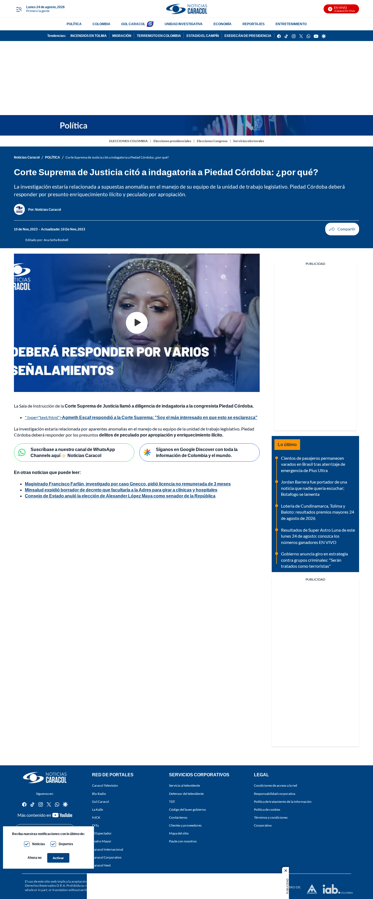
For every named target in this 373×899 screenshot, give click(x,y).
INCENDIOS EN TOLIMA (88, 36)
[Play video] (137, 323)
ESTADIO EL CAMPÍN (203, 36)
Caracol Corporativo (107, 857)
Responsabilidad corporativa (274, 794)
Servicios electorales (248, 141)
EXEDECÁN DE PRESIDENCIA (247, 36)
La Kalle (97, 809)
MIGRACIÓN (121, 36)
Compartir (342, 229)
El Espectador (102, 833)
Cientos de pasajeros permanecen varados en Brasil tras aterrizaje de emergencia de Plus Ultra (313, 464)
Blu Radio (99, 794)
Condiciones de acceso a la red (275, 786)
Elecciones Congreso (212, 141)
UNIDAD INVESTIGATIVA (184, 24)
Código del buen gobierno (187, 809)
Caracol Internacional (107, 849)
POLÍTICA (74, 24)
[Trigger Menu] (18, 9)
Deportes (66, 844)
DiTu (95, 825)
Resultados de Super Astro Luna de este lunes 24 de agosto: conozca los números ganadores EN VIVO (318, 536)
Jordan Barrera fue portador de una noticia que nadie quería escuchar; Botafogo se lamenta (314, 488)
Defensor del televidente (186, 794)
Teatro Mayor (101, 841)
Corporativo (263, 825)
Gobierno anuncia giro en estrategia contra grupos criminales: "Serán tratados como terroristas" (314, 560)
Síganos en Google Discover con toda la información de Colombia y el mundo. (197, 452)
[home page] (186, 8)
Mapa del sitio (179, 833)
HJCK (96, 817)
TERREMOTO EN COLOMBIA (159, 36)
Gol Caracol (100, 802)
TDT (172, 802)
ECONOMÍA (223, 24)
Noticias (38, 844)
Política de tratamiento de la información (283, 802)
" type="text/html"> (141, 417)
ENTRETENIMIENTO (291, 24)
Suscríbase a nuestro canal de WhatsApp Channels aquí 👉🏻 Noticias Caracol (73, 452)
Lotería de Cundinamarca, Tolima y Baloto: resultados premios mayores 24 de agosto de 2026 (317, 512)
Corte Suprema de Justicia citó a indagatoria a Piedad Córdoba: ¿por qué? (117, 157)
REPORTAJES (253, 24)
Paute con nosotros (183, 841)
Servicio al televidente (184, 786)
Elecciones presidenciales (172, 141)
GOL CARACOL (133, 24)
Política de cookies (267, 809)
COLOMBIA (101, 24)
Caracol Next (101, 865)
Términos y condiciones (271, 817)
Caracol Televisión (105, 786)
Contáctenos (178, 817)
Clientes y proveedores (185, 825)
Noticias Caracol (27, 157)
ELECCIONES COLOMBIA (128, 141)
